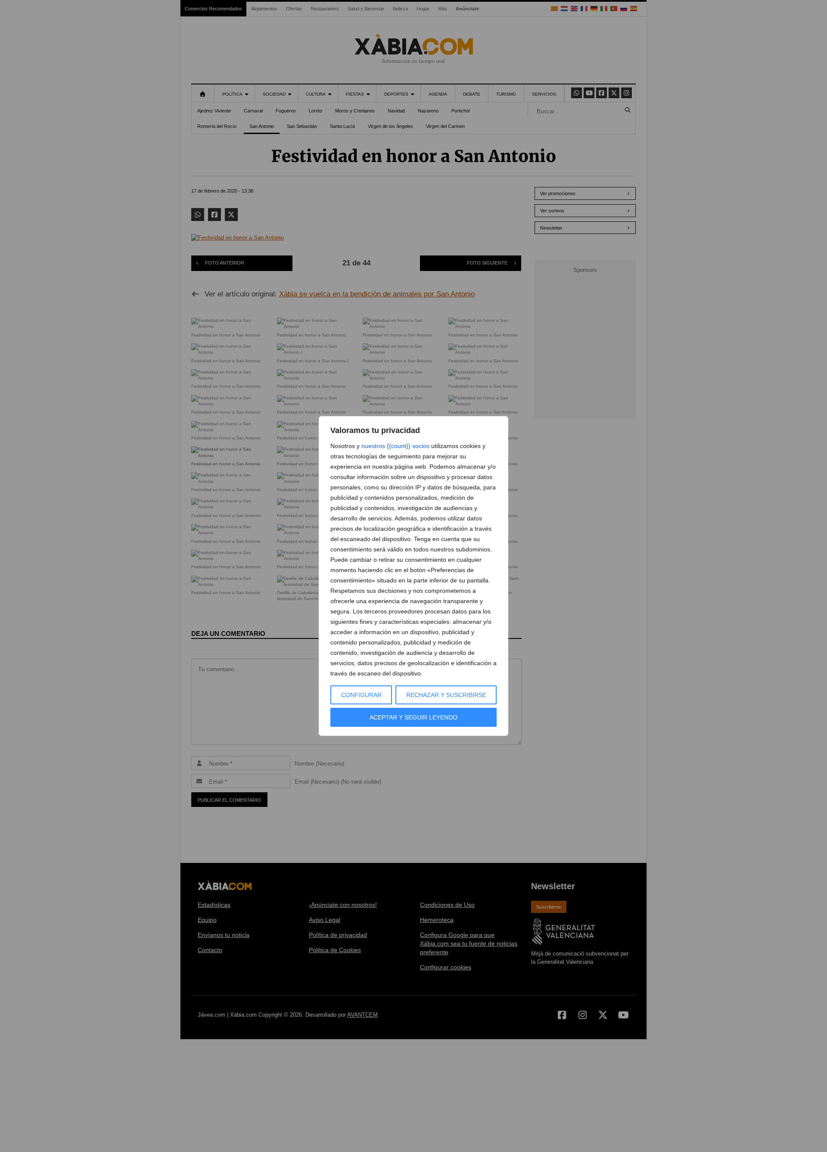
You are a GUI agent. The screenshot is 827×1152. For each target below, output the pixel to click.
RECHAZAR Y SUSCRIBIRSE (446, 694)
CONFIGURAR (361, 694)
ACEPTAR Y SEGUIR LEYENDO (413, 717)
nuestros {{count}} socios (395, 445)
